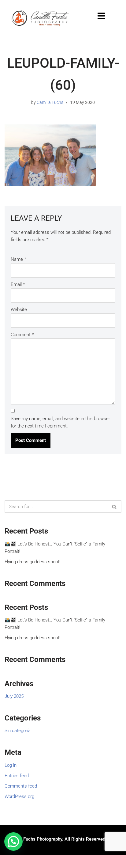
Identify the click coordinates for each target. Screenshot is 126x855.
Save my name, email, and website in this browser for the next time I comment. (60, 422)
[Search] (114, 506)
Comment (22, 334)
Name (18, 259)
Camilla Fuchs (50, 102)
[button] (13, 841)
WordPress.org (19, 796)
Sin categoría (18, 730)
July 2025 (14, 696)
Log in (11, 765)
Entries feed (17, 775)
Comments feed (21, 786)
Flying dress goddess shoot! (32, 561)
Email (18, 284)
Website (19, 309)
